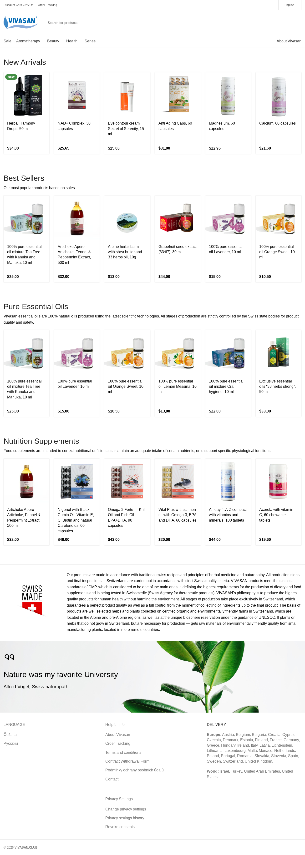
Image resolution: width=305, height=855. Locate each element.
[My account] (280, 22)
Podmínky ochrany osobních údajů (134, 770)
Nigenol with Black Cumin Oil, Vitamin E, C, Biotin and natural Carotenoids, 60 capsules (76, 520)
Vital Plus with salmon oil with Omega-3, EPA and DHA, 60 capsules (177, 515)
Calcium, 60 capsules (277, 123)
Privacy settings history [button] (124, 818)
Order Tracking (117, 743)
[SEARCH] (267, 22)
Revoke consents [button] (120, 827)
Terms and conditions (123, 752)
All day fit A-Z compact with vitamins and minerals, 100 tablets (228, 515)
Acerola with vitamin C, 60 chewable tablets (276, 515)
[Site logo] (21, 22)
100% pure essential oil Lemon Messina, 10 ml (177, 386)
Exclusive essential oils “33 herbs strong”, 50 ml (277, 386)
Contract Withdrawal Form (127, 761)
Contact (111, 779)
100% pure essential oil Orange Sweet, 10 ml (277, 252)
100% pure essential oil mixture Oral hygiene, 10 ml (226, 386)
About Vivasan (117, 735)
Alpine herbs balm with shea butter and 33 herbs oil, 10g (125, 252)
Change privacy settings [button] (125, 809)
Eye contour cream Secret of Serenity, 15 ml (126, 128)
